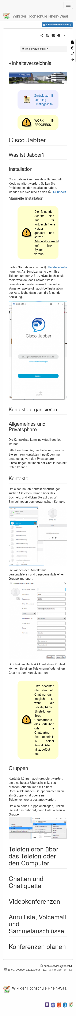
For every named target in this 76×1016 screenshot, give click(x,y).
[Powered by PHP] (53, 1004)
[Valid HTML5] (59, 1004)
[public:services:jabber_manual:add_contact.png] (38, 536)
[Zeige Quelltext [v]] (72, 41)
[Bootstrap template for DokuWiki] (47, 1004)
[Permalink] (64, 35)
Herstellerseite (57, 267)
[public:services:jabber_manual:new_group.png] (38, 828)
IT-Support (59, 192)
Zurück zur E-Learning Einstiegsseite (44, 99)
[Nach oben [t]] (72, 59)
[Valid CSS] (65, 1004)
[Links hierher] (72, 53)
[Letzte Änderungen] (47, 35)
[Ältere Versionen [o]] (72, 47)
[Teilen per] (42, 35)
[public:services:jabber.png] (38, 350)
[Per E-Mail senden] (53, 35)
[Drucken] (59, 35)
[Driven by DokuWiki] (71, 1004)
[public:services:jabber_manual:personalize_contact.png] (38, 620)
